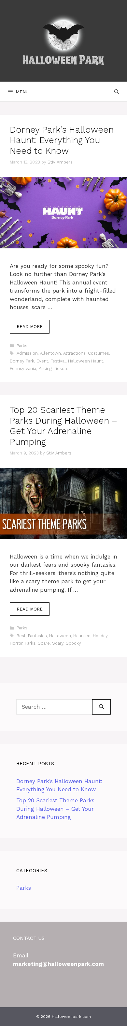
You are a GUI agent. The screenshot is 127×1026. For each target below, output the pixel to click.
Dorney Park (22, 361)
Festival (58, 361)
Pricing (44, 368)
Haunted (82, 635)
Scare (44, 643)
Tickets (61, 368)
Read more (30, 326)
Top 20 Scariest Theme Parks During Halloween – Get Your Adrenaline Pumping (63, 426)
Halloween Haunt (85, 361)
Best (21, 635)
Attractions (74, 353)
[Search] (101, 707)
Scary (58, 643)
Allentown (50, 353)
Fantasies (37, 635)
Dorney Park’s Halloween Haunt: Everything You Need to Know (62, 140)
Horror (16, 643)
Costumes (98, 353)
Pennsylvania (23, 368)
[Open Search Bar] (116, 91)
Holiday (100, 635)
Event (42, 361)
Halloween (60, 635)
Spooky (73, 643)
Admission (27, 353)
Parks (22, 345)
